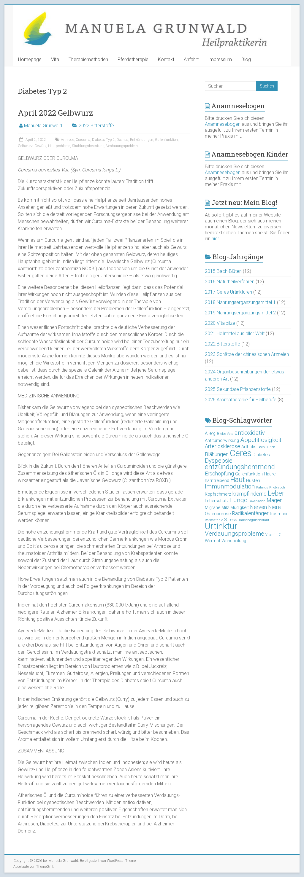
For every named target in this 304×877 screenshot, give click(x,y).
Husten (253, 480)
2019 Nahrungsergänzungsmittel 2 (240, 313)
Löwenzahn (256, 501)
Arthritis (248, 446)
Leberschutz (217, 500)
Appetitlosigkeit (260, 439)
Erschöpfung (219, 473)
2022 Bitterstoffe (96, 125)
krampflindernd (249, 494)
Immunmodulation (230, 486)
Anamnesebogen (222, 124)
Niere (274, 507)
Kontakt (166, 59)
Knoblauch (277, 487)
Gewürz (40, 146)
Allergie (212, 433)
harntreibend (217, 480)
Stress (230, 519)
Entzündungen (141, 140)
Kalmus (262, 487)
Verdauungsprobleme (122, 146)
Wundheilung (233, 540)
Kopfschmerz (218, 494)
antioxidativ (250, 432)
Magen (275, 500)
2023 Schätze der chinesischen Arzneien (247, 354)
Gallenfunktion (166, 140)
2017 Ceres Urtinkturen (228, 292)
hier (215, 238)
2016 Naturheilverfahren (229, 281)
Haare (270, 474)
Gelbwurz (25, 146)
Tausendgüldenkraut (253, 520)
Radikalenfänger (250, 513)
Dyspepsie (218, 460)
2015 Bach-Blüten (223, 271)
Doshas (122, 140)
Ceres (240, 453)
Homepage (30, 59)
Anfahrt (191, 59)
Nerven (258, 507)
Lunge (238, 500)
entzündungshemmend (240, 467)
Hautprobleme (59, 146)
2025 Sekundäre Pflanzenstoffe (238, 389)
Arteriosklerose (222, 446)
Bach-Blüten (266, 447)
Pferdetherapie (133, 59)
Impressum (220, 59)
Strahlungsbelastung (88, 146)
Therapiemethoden (88, 59)
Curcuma (83, 140)
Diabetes (261, 454)
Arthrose (67, 140)
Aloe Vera (226, 434)
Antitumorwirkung (222, 440)
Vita (55, 59)
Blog (246, 59)
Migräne (212, 507)
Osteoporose (218, 513)
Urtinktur (221, 526)
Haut (237, 480)
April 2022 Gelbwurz (55, 113)
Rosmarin (279, 513)
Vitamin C (273, 535)
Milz (225, 507)
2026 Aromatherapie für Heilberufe (240, 399)
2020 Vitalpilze (220, 323)
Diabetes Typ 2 (103, 140)
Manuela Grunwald (43, 125)
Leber (276, 493)
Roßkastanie (214, 520)
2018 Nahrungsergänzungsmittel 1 (240, 302)
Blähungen (217, 454)
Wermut (212, 540)
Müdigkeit (239, 507)
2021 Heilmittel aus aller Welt (235, 333)
